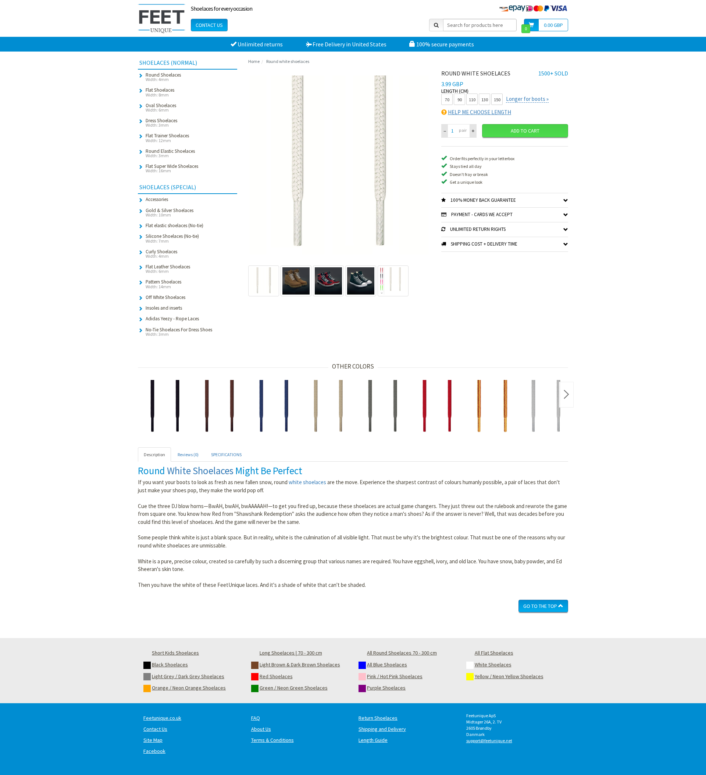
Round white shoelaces (287, 61)
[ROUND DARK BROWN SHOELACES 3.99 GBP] (219, 407)
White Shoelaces (200, 470)
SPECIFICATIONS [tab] (226, 454)
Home (254, 61)
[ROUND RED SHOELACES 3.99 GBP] (437, 407)
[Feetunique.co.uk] (161, 18)
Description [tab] (154, 454)
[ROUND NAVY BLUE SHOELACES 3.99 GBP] (274, 407)
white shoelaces (307, 482)
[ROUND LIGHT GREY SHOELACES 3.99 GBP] (546, 407)
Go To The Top (540, 606)
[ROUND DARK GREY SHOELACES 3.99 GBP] (383, 407)
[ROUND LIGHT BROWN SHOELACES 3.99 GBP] (328, 407)
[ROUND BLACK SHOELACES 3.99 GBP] (165, 407)
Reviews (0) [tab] (188, 454)
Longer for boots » (527, 98)
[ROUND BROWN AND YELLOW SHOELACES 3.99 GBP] (491, 407)
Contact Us (209, 25)
